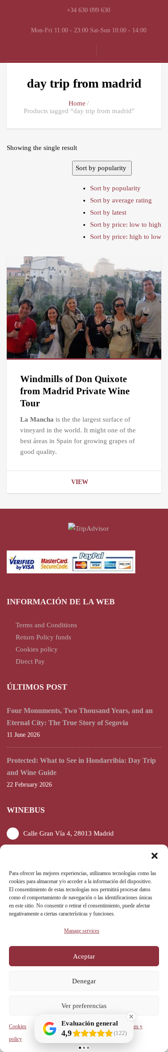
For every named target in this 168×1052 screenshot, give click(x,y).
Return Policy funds (43, 637)
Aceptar (84, 956)
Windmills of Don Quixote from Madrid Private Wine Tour (74, 391)
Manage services (81, 931)
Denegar (84, 981)
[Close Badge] (131, 1016)
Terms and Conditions (46, 625)
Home (77, 103)
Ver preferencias (84, 1005)
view (79, 482)
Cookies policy (37, 649)
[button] (154, 855)
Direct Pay (30, 661)
